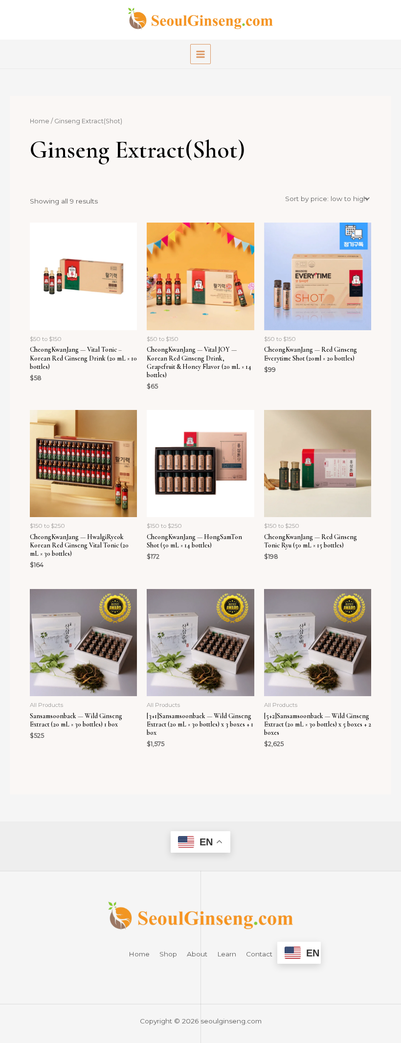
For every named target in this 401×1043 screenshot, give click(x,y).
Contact (259, 954)
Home (39, 121)
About (197, 954)
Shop (168, 954)
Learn (226, 954)
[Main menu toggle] (200, 54)
